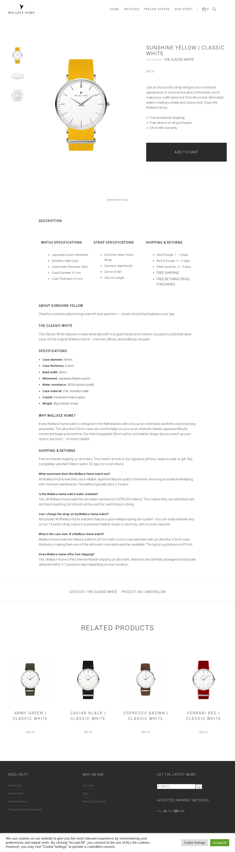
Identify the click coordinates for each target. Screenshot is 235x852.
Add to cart (187, 152)
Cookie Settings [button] (194, 842)
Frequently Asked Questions (25, 809)
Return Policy (16, 793)
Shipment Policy (18, 801)
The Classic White (179, 59)
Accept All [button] (220, 842)
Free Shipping (168, 273)
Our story (88, 785)
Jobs (85, 793)
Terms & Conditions (94, 801)
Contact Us (15, 785)
